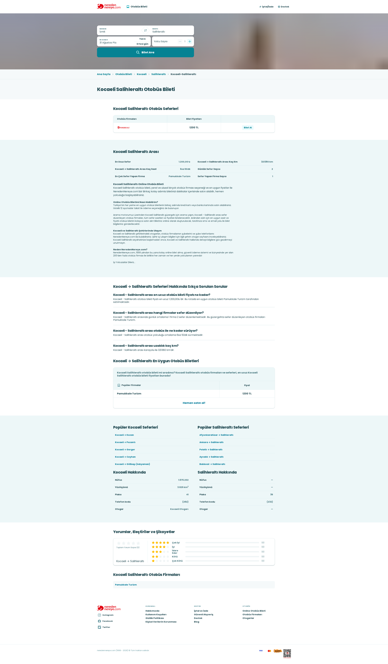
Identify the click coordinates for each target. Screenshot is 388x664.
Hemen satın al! (194, 403)
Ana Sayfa (103, 74)
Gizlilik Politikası (155, 618)
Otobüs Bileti (123, 74)
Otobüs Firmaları (252, 614)
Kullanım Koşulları (156, 614)
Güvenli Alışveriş (203, 614)
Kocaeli (142, 74)
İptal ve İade (201, 610)
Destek (285, 6)
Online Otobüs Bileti (254, 610)
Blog (196, 621)
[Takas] (145, 30)
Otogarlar (248, 618)
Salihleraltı (158, 74)
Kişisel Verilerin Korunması (161, 621)
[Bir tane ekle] (189, 41)
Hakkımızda (152, 610)
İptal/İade (268, 6)
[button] (266, 6)
